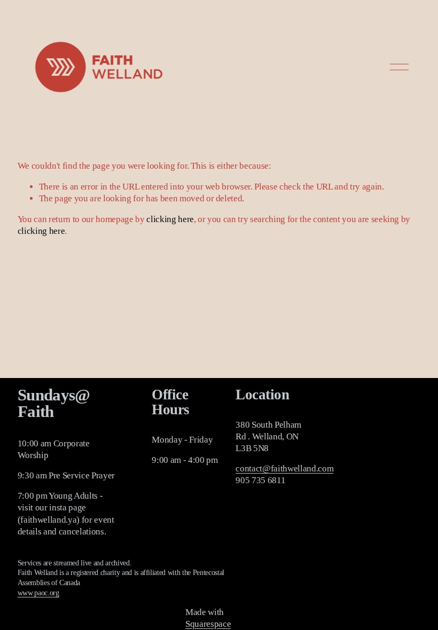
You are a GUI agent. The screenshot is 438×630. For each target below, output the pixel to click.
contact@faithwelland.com (284, 468)
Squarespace (208, 624)
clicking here (170, 219)
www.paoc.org (38, 592)
